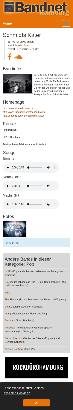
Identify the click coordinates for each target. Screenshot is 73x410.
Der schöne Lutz (13, 338)
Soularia (9, 282)
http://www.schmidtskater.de (18, 108)
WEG (7, 292)
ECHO (8, 271)
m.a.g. (8, 313)
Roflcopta (10, 327)
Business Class (13, 320)
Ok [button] (36, 402)
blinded (8, 306)
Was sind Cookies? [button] (17, 393)
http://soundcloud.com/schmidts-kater (23, 115)
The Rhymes (12, 299)
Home (7, 23)
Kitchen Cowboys (14, 349)
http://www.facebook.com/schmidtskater (24, 112)
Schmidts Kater (20, 45)
